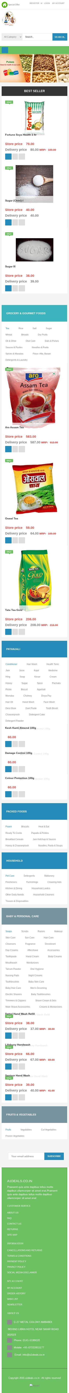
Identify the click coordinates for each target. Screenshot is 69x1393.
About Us (12, 1212)
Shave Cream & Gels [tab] (45, 1000)
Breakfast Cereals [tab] (14, 839)
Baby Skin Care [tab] (36, 981)
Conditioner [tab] (11, 664)
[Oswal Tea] (34, 488)
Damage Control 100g (18, 752)
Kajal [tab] (36, 670)
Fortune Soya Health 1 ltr (20, 134)
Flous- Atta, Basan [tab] (42, 353)
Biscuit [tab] (24, 689)
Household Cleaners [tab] (43, 894)
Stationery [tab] (49, 876)
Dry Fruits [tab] (42, 334)
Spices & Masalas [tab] (14, 353)
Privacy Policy (16, 1267)
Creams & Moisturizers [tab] (50, 1007)
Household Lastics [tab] (41, 888)
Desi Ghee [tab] (11, 708)
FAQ (9, 1218)
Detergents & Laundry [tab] (16, 360)
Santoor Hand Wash (17, 1075)
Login (47, 3)
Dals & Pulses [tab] (52, 341)
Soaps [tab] (9, 931)
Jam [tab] (8, 670)
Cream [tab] (53, 676)
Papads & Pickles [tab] (40, 833)
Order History (16, 1293)
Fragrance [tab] (30, 944)
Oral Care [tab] (31, 341)
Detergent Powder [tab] (15, 721)
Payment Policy (16, 1261)
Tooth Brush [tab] (52, 708)
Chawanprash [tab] (13, 714)
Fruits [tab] (8, 1129)
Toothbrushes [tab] (12, 981)
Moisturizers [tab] (32, 962)
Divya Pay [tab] (46, 695)
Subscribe (54, 1156)
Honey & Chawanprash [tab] (17, 845)
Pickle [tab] (9, 689)
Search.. (60, 37)
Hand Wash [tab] (28, 702)
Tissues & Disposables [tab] (17, 901)
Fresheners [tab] (11, 882)
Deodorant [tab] (50, 944)
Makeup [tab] (58, 931)
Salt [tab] (34, 328)
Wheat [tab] (9, 334)
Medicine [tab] (53, 670)
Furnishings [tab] (32, 882)
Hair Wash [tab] (32, 664)
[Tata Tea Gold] (34, 580)
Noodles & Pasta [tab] (40, 347)
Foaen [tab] (9, 826)
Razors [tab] (41, 931)
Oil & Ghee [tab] (11, 341)
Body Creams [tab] (55, 956)
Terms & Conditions (19, 1256)
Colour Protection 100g (19, 778)
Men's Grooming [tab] (38, 988)
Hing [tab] (8, 676)
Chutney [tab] (27, 695)
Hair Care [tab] (49, 937)
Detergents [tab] (29, 876)
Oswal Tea (11, 518)
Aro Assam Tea (14, 427)
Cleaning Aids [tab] (54, 882)
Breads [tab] (25, 334)
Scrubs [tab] (24, 931)
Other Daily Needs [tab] (15, 894)
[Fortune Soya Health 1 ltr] (34, 117)
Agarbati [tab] (41, 689)
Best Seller (34, 91)
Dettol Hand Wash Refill (20, 1013)
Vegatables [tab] (26, 1129)
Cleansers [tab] (11, 944)
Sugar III (10, 266)
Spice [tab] (40, 683)
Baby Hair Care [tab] (13, 988)
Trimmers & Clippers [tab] (16, 1000)
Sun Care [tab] (29, 937)
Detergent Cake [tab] (37, 714)
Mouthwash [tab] (11, 962)
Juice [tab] (21, 670)
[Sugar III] (34, 249)
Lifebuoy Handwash (17, 1044)
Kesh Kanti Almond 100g (20, 727)
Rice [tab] (21, 328)
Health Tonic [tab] (53, 664)
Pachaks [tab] (56, 683)
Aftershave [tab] (32, 950)
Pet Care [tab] (10, 876)
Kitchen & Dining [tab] (14, 888)
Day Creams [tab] (12, 950)
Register (34, 3)
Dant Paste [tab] (31, 708)
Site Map (12, 1235)
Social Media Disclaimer (22, 1272)
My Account (14, 1288)
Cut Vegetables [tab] (48, 1129)
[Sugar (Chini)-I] (34, 183)
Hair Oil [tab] (9, 702)
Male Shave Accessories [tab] (18, 1007)
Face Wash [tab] (49, 702)
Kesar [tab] (37, 676)
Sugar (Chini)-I (14, 200)
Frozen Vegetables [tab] (15, 1136)
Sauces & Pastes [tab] (14, 347)
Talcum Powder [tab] (13, 969)
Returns (12, 1229)
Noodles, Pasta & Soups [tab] (50, 845)
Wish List (12, 1299)
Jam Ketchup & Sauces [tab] (44, 839)
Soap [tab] (22, 676)
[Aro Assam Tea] (34, 397)
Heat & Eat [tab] (43, 826)
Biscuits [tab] (25, 826)
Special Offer (14, 5)
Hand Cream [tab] (32, 956)
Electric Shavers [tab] (14, 994)
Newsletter (14, 1304)
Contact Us (14, 1224)
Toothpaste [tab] (11, 956)
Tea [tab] (7, 328)
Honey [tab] (9, 683)
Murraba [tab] (10, 695)
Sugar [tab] (49, 328)
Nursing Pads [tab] (12, 975)
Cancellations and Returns (24, 1250)
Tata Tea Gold (13, 609)
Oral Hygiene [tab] (37, 969)
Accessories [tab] (53, 950)
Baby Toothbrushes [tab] (40, 994)
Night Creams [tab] (35, 975)
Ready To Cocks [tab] (14, 833)
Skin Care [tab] (10, 937)
